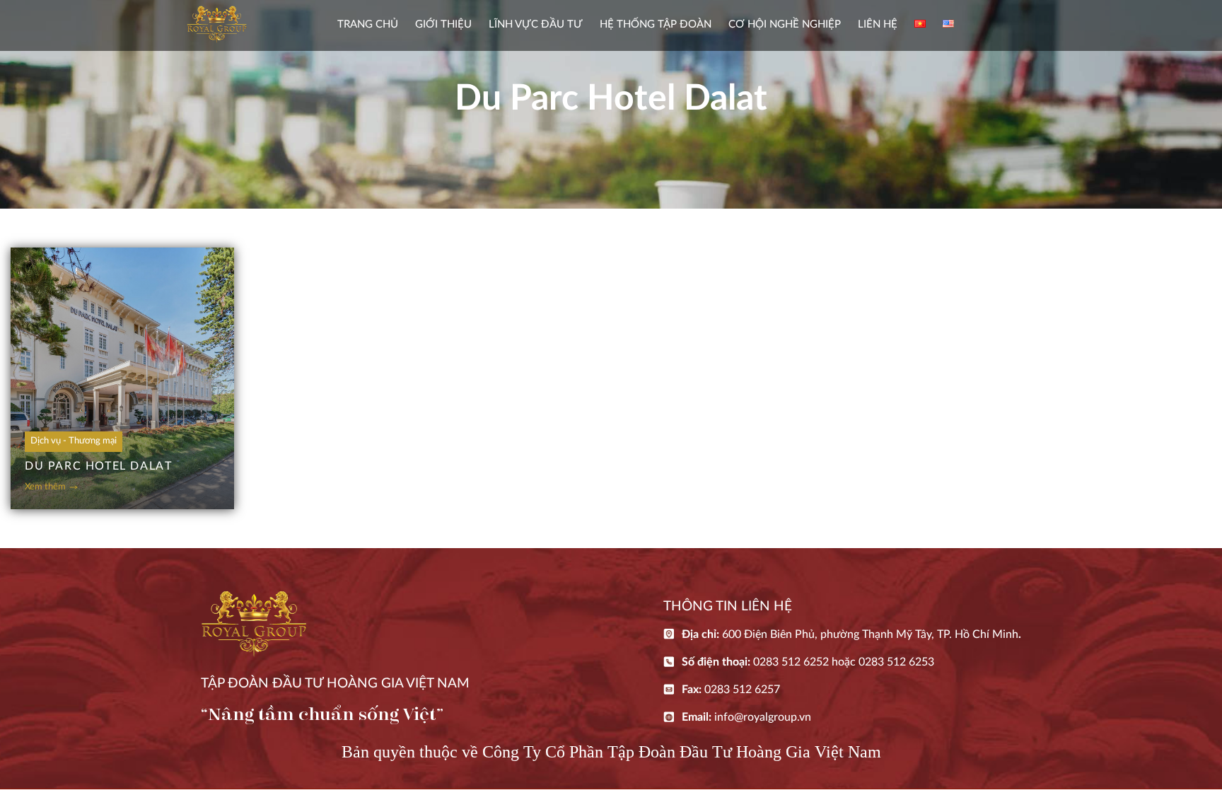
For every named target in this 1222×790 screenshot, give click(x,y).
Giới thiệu (443, 24)
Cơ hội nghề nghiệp (784, 24)
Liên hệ (877, 24)
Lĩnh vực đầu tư (536, 24)
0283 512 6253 (896, 662)
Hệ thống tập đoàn (655, 24)
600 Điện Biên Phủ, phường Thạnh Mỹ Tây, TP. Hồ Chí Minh (870, 634)
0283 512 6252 (791, 662)
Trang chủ (367, 24)
